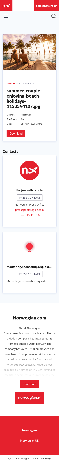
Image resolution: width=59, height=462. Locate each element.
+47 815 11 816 (29, 215)
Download (16, 133)
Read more (30, 384)
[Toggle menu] (6, 16)
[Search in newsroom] (53, 16)
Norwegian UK (29, 440)
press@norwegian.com (29, 210)
